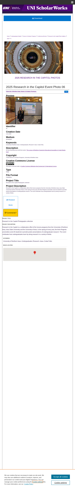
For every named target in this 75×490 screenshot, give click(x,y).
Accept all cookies (60, 477)
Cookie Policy (28, 484)
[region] (37, 479)
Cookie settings (38, 482)
